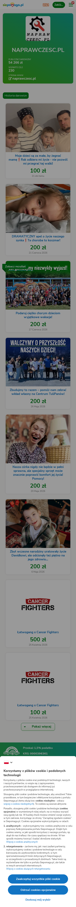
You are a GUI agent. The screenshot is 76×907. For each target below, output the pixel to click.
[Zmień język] (8, 762)
